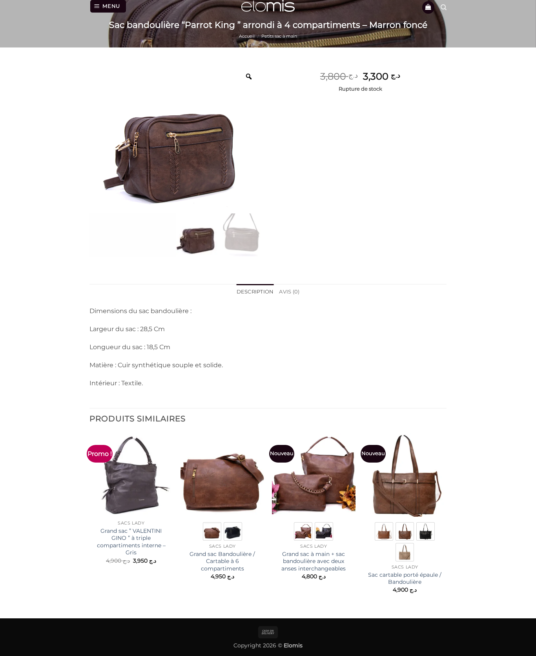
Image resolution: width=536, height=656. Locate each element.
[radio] (212, 531)
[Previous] (90, 519)
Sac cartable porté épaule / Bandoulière (404, 578)
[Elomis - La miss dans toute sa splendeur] (268, 6)
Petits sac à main (279, 36)
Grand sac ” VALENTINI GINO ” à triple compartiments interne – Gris (131, 541)
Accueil (247, 36)
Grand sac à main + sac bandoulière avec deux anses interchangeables (313, 561)
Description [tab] (255, 292)
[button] (108, 6)
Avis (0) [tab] (289, 292)
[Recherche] (444, 7)
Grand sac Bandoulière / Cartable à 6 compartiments (222, 561)
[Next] (446, 519)
